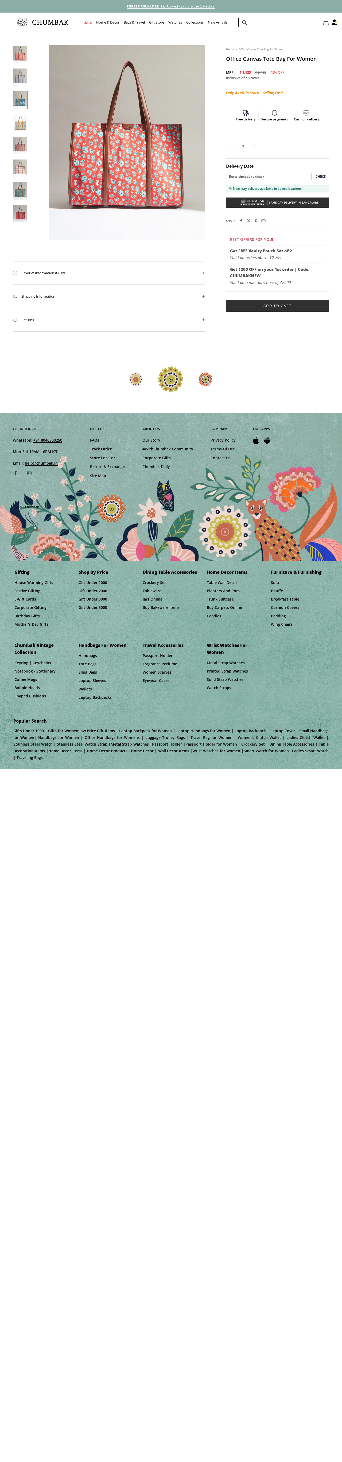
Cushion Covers (285, 607)
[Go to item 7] (20, 191)
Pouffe (277, 590)
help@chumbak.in (41, 463)
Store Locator (102, 457)
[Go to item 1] (20, 54)
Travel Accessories (163, 645)
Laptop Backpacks (95, 697)
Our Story (151, 440)
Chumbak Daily (156, 466)
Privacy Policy (223, 440)
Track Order (101, 448)
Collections (195, 22)
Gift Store (156, 22)
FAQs (94, 440)
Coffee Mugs (25, 679)
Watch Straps (219, 687)
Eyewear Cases (156, 680)
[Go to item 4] (20, 122)
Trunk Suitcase (220, 599)
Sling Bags (88, 672)
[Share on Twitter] (248, 221)
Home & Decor (107, 22)
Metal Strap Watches (226, 662)
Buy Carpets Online (224, 607)
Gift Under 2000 (93, 590)
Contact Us (221, 457)
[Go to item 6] (20, 168)
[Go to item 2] (20, 77)
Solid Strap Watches (225, 679)
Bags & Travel (134, 22)
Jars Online (152, 599)
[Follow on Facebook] (15, 473)
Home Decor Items (227, 572)
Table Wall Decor (222, 582)
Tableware (152, 590)
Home (230, 49)
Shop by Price (93, 572)
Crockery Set (154, 582)
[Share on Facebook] (241, 221)
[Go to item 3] (20, 100)
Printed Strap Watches (227, 671)
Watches (175, 22)
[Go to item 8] (20, 213)
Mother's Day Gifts (31, 624)
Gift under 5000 (93, 607)
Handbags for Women (103, 645)
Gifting (22, 572)
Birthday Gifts (27, 615)
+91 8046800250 (47, 440)
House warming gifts (33, 582)
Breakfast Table (285, 599)
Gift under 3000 (93, 599)
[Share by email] (263, 221)
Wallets (85, 689)
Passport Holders (158, 655)
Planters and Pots (223, 590)
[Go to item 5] (20, 145)
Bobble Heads (27, 687)
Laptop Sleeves (92, 680)
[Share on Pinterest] (256, 221)
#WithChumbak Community (167, 448)
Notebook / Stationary (35, 671)
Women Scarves (157, 672)
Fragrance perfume (160, 663)
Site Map (98, 475)
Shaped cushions (30, 695)
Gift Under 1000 (93, 582)
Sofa (275, 582)
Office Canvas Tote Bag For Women (261, 49)
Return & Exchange (107, 466)
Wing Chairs (282, 624)
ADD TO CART (277, 305)
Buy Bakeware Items (161, 607)
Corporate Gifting (30, 607)
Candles (214, 615)
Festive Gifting (27, 590)
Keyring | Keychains (32, 662)
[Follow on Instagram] (29, 473)
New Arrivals (218, 22)
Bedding (278, 615)
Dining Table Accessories (170, 572)
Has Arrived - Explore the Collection (171, 6)
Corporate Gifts (156, 457)
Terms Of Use (223, 448)
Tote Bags (87, 663)
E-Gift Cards (25, 599)
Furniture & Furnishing (296, 572)
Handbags (88, 655)
